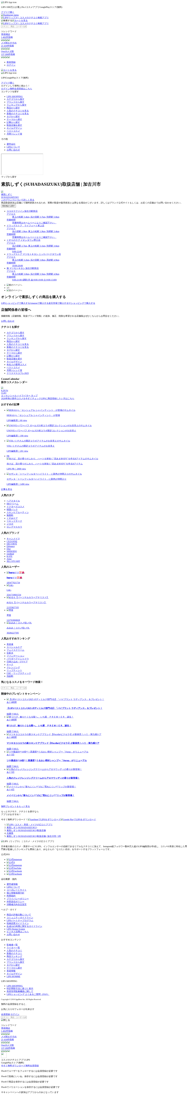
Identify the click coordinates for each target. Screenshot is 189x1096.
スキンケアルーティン (18, 512)
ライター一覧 (13, 947)
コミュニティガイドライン (20, 917)
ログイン (11, 65)
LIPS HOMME (13, 976)
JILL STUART (13, 561)
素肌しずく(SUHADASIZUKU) (22, 827)
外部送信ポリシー (15, 901)
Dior (9, 549)
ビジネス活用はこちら (18, 931)
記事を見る (6, 489)
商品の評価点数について (19, 914)
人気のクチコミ (14, 950)
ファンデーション (15, 656)
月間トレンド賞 (14, 134)
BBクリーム (13, 504)
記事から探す (13, 122)
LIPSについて (13, 147)
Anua (9, 559)
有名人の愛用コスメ (17, 364)
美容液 (10, 644)
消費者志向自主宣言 (17, 904)
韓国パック (12, 509)
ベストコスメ (13, 131)
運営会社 (11, 144)
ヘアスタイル (13, 501)
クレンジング (13, 667)
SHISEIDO (12, 551)
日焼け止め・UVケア (17, 661)
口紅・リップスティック (19, 673)
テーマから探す (14, 119)
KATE (9, 556)
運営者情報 (12, 884)
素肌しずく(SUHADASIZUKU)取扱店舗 (26, 830)
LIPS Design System (16, 929)
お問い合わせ (13, 150)
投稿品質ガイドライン (18, 923)
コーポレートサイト (17, 890)
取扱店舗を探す (14, 125)
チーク (10, 664)
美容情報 (11, 971)
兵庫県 (10, 833)
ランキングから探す (17, 105)
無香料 (10, 515)
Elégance (11, 546)
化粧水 (10, 653)
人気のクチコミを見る (18, 111)
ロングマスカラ (14, 527)
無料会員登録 (32, 1065)
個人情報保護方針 (15, 893)
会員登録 (5, 1014)
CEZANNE (12, 541)
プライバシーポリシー (18, 898)
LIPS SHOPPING (15, 96)
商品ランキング (14, 956)
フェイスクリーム (15, 650)
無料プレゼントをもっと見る (15, 806)
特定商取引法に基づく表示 (20, 988)
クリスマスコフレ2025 (18, 373)
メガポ (10, 524)
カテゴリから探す (15, 99)
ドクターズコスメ (15, 506)
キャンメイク (13, 538)
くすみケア (12, 518)
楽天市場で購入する (58, 303)
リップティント (14, 670)
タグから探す (13, 116)
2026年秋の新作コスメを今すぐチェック (21, 398)
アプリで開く (7, 12)
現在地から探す (8, 206)
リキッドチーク (14, 521)
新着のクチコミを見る (18, 113)
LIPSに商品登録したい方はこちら (57, 398)
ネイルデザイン (14, 128)
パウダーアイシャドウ (18, 659)
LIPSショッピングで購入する (15, 303)
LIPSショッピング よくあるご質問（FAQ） (28, 994)
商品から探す (13, 108)
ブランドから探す (15, 102)
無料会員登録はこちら (21, 88)
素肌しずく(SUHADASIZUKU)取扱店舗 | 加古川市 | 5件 (34, 836)
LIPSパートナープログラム (20, 920)
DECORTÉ (12, 544)
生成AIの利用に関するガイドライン (24, 926)
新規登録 (11, 62)
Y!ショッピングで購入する (81, 303)
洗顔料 (10, 676)
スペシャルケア (14, 647)
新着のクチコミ (14, 953)
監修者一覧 (12, 945)
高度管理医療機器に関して (20, 991)
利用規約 (11, 896)
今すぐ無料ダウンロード (13, 1065)
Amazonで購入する (39, 303)
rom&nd (10, 554)
